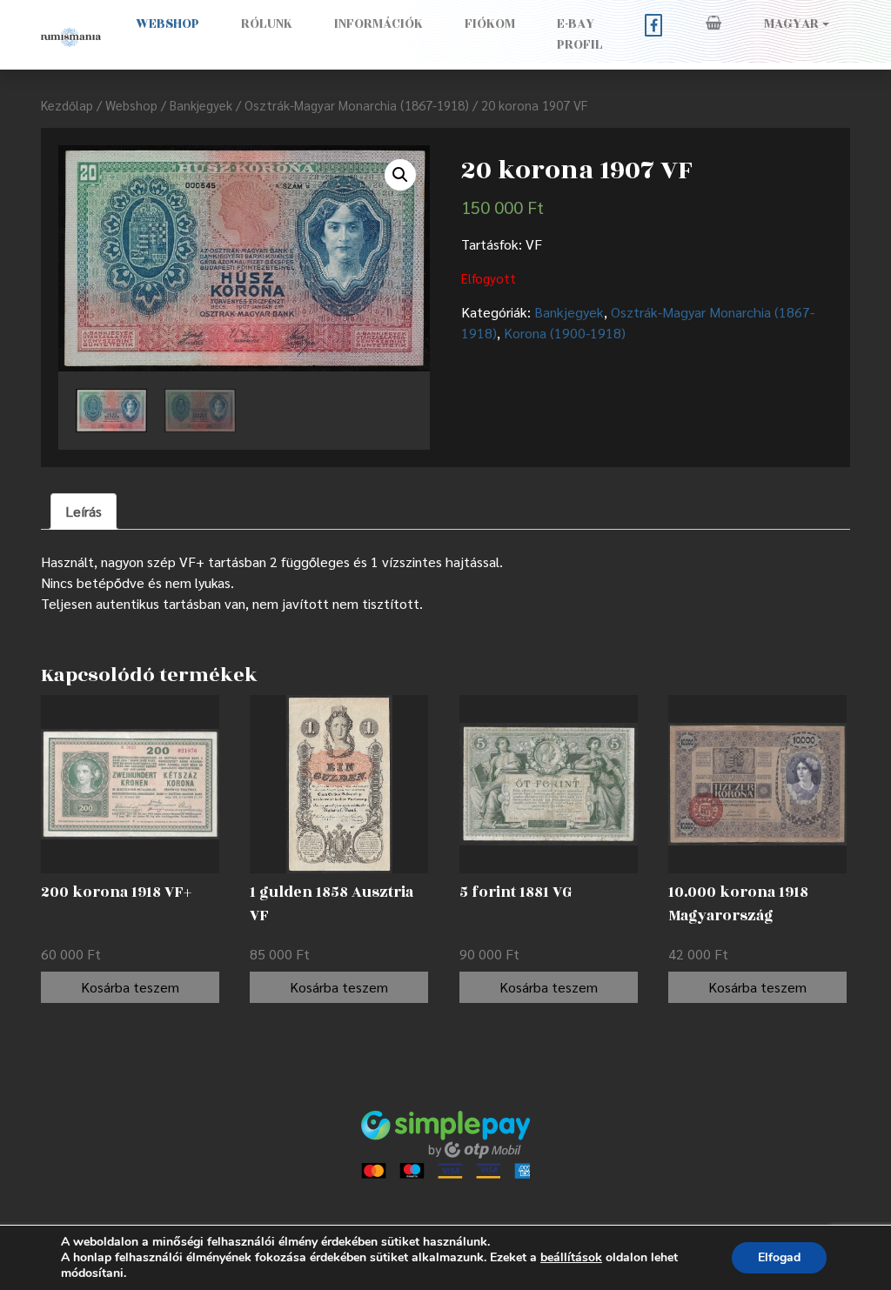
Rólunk (266, 24)
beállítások (571, 1258)
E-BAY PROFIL (580, 34)
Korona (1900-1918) (565, 333)
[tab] (83, 511)
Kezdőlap (67, 105)
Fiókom (490, 24)
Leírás (83, 511)
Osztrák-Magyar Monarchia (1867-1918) (357, 105)
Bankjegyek (201, 105)
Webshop (167, 24)
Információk (378, 24)
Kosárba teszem (130, 987)
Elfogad (779, 1257)
